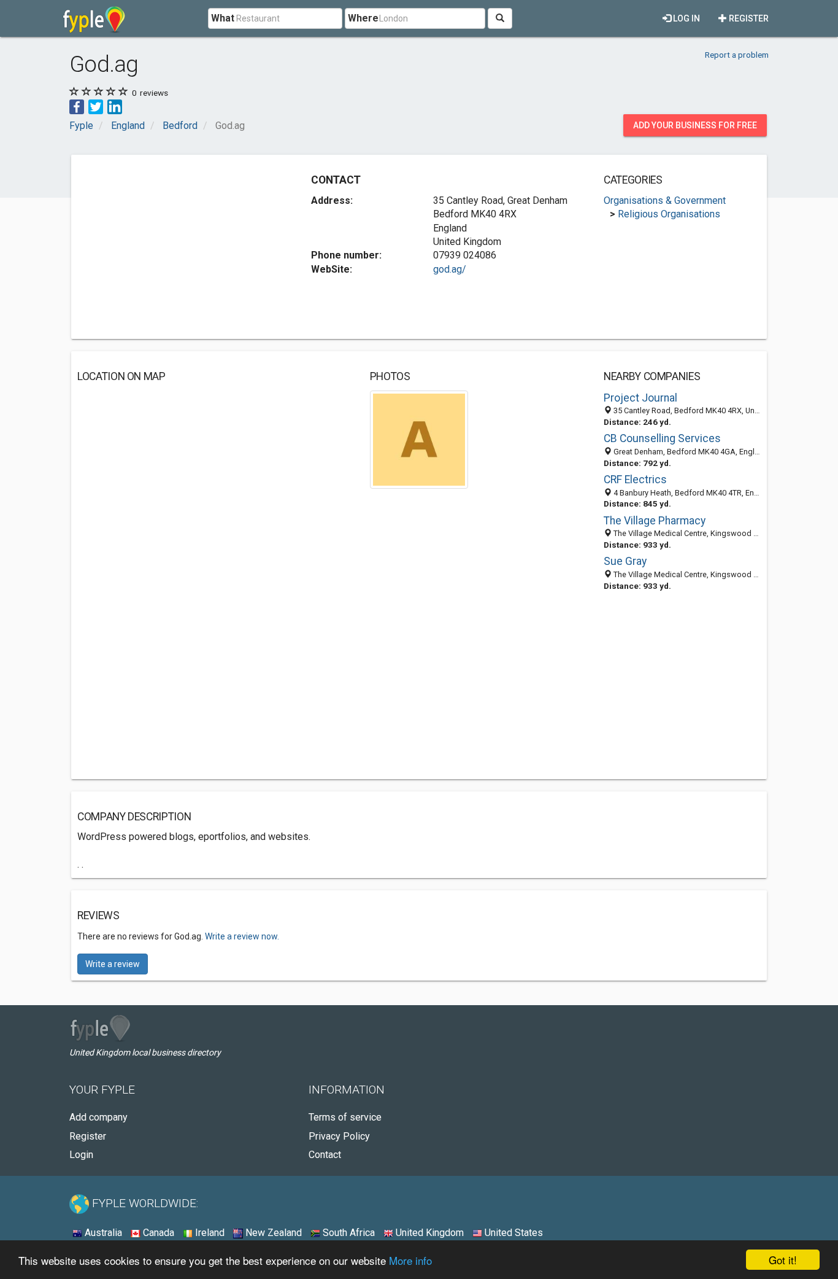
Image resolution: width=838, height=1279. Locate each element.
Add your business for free (695, 125)
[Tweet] (95, 106)
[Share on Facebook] (76, 106)
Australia (102, 1232)
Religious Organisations (669, 214)
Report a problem (737, 55)
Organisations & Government (665, 200)
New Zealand (272, 1232)
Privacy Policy (339, 1136)
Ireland (209, 1232)
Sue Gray (625, 561)
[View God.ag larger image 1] (419, 439)
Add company (98, 1117)
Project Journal (640, 398)
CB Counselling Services (662, 438)
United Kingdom (428, 1232)
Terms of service (345, 1117)
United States (512, 1232)
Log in (685, 18)
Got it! (783, 1259)
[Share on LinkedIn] (114, 106)
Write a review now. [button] (242, 936)
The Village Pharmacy (654, 521)
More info (410, 1260)
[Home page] (94, 18)
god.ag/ (449, 269)
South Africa (347, 1232)
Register (748, 18)
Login (81, 1154)
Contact (325, 1154)
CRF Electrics (635, 479)
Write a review (112, 964)
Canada (157, 1232)
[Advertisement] (180, 247)
